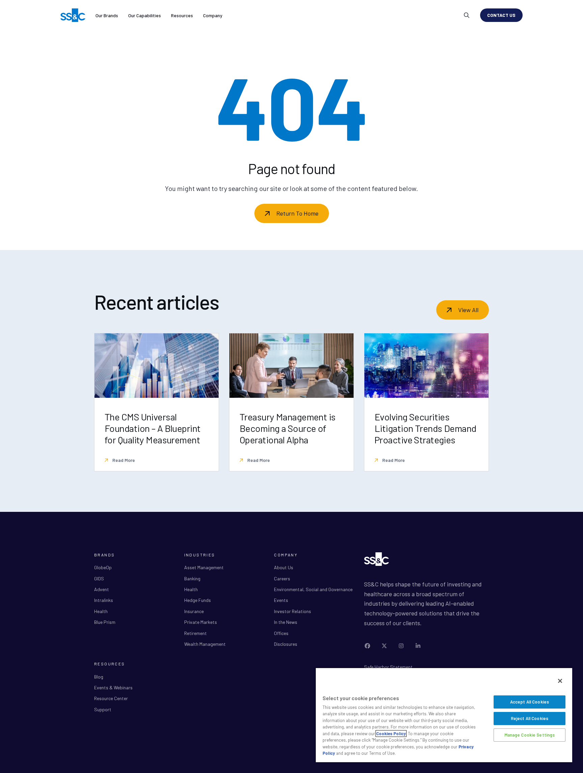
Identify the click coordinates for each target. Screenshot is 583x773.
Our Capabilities (144, 15)
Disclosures (285, 644)
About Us (283, 567)
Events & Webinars (113, 687)
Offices (281, 633)
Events (281, 600)
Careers (282, 578)
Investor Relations (292, 611)
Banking (192, 578)
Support (102, 709)
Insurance (194, 611)
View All (468, 309)
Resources (182, 15)
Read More (123, 460)
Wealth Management (205, 644)
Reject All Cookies (529, 718)
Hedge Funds (197, 600)
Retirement (195, 633)
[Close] (560, 680)
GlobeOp (103, 567)
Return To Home (297, 213)
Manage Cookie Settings (529, 735)
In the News (285, 622)
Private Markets (200, 622)
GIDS (99, 578)
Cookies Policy (391, 733)
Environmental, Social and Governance (313, 589)
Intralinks (103, 600)
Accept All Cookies (529, 702)
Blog (98, 677)
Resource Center (111, 698)
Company (212, 15)
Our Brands (106, 15)
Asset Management (204, 567)
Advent (101, 589)
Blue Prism (104, 622)
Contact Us (501, 15)
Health (101, 611)
